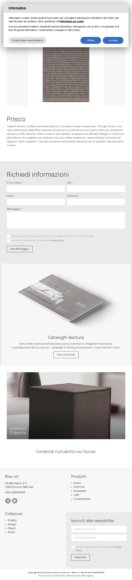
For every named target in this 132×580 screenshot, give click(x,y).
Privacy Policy (56, 241)
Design (12, 524)
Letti (76, 495)
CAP (70, 183)
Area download (66, 355)
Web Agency (88, 576)
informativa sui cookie (72, 21)
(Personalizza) (73, 576)
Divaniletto (80, 491)
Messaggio (14, 209)
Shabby (12, 520)
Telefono (72, 196)
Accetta (113, 40)
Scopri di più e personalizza (27, 40)
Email (11, 196)
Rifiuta (90, 40)
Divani (77, 483)
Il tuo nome (15, 183)
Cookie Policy (59, 576)
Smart (11, 532)
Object (12, 528)
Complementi (82, 499)
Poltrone (79, 487)
